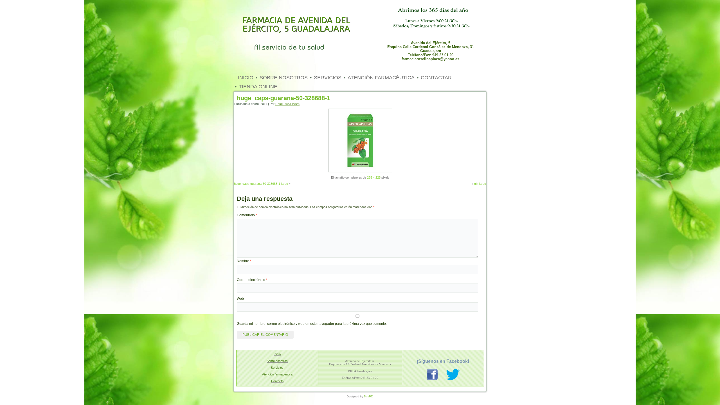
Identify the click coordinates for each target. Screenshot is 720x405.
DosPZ (368, 396)
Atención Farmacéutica (381, 77)
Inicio (245, 77)
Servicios (327, 77)
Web (240, 299)
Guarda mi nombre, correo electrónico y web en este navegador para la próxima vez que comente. (312, 324)
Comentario (247, 215)
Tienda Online (258, 86)
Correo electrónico (252, 280)
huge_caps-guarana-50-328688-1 (283, 98)
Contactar (436, 77)
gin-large (480, 183)
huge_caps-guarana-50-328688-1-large (261, 183)
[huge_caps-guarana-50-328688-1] (360, 171)
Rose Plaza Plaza (287, 103)
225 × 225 (374, 177)
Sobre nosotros (284, 77)
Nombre (244, 261)
